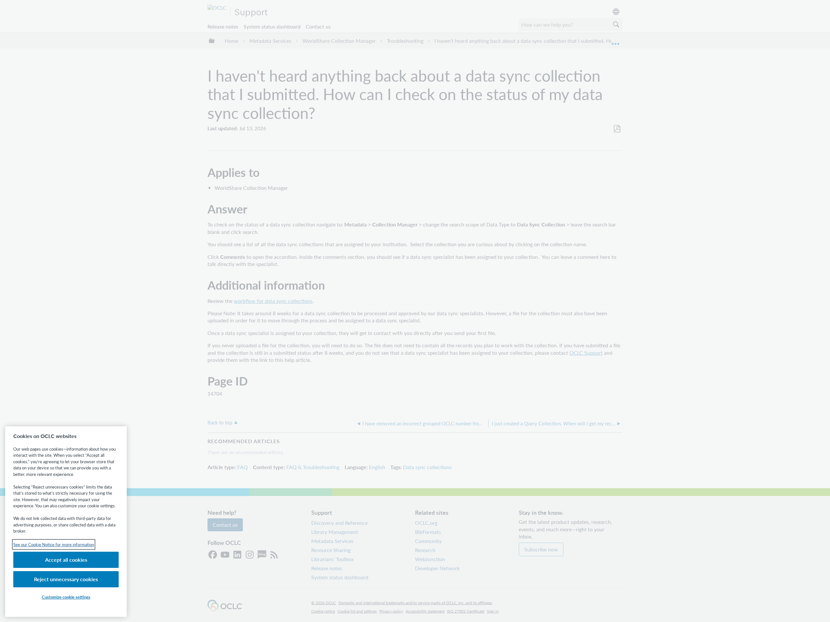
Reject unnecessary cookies (66, 579)
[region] (66, 521)
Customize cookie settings (66, 597)
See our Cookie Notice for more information (53, 544)
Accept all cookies (66, 559)
